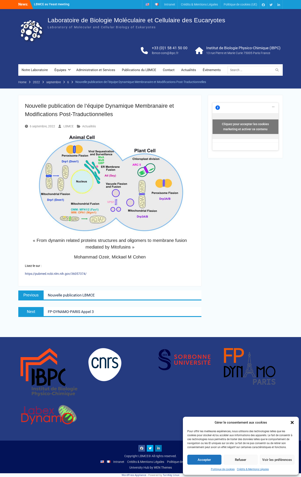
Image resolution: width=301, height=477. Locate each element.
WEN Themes (163, 467)
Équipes (60, 70)
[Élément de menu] (263, 4)
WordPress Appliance (134, 475)
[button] (292, 422)
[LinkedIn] (279, 4)
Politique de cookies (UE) (240, 4)
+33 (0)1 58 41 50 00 (170, 48)
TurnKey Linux (171, 475)
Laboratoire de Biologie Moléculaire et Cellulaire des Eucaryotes (136, 20)
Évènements (212, 70)
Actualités (188, 70)
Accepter (204, 460)
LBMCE (68, 126)
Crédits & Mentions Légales (253, 469)
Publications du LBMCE (139, 70)
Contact (169, 70)
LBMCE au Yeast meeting (51, 4)
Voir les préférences (277, 460)
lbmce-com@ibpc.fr (165, 53)
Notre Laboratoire (35, 70)
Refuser (240, 460)
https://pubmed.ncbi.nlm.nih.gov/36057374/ (56, 273)
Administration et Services (95, 70)
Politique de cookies (223, 469)
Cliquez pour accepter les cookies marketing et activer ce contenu (245, 126)
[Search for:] (256, 70)
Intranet (169, 4)
